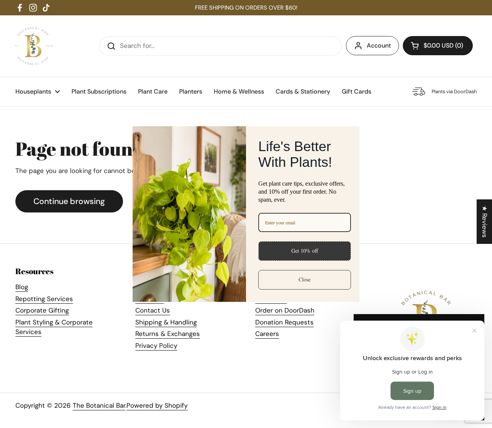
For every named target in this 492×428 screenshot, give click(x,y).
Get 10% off (304, 250)
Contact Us (152, 310)
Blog (21, 287)
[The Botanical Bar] (34, 46)
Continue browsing (69, 201)
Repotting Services (44, 299)
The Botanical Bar (99, 405)
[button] (438, 45)
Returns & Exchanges (167, 333)
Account (379, 45)
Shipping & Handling (166, 322)
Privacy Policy (156, 345)
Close (305, 279)
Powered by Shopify (157, 405)
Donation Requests (284, 322)
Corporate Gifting (42, 310)
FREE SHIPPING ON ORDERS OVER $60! (246, 8)
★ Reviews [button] (484, 222)
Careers (267, 333)
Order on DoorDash (284, 310)
